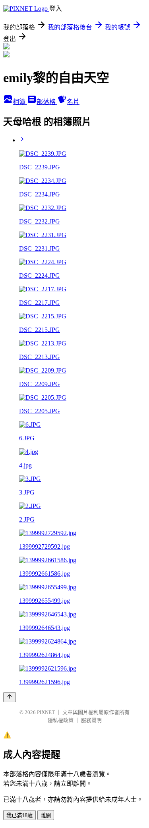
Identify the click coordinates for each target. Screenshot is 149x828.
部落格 (47, 101)
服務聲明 (91, 720)
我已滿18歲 (19, 815)
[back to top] (9, 697)
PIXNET (46, 712)
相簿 (20, 101)
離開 (46, 815)
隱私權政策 (61, 720)
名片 (73, 101)
